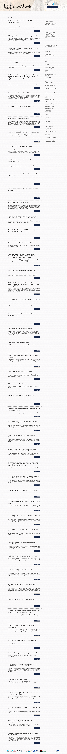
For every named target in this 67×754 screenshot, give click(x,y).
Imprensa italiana (49, 108)
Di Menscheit (47, 73)
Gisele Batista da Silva (48, 84)
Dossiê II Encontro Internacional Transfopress (50, 75)
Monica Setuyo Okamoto (50, 131)
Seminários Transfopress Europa (50, 55)
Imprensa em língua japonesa (50, 103)
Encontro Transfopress (48, 54)
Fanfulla (46, 81)
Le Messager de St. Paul (49, 123)
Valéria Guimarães (50, 141)
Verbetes (46, 56)
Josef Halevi (47, 116)
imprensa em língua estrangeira (50, 90)
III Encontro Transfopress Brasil (51, 88)
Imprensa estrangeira (50, 104)
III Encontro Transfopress (49, 86)
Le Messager (46, 122)
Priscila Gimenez (47, 132)
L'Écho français (46, 118)
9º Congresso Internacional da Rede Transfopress (51, 41)
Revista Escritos (47, 134)
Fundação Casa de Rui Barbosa (50, 82)
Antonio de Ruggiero (48, 63)
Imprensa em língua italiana (50, 97)
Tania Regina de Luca (50, 137)
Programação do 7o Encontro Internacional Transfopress (51, 46)
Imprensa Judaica (48, 111)
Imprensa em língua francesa (50, 93)
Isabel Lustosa (47, 114)
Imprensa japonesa (48, 110)
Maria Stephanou (48, 128)
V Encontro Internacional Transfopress (49, 143)
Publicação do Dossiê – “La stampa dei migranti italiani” (50, 24)
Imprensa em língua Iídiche (49, 100)
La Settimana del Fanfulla (48, 119)
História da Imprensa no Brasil (50, 85)
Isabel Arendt (47, 113)
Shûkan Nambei (47, 135)
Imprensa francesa (49, 106)
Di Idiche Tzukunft (48, 71)
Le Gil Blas (47, 121)
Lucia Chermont (49, 126)
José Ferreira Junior (48, 117)
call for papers (47, 64)
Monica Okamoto (48, 129)
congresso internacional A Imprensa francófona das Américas (50, 69)
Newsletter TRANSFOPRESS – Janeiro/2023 (51, 28)
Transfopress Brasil (49, 139)
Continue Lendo (37, 43)
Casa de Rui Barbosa (48, 65)
